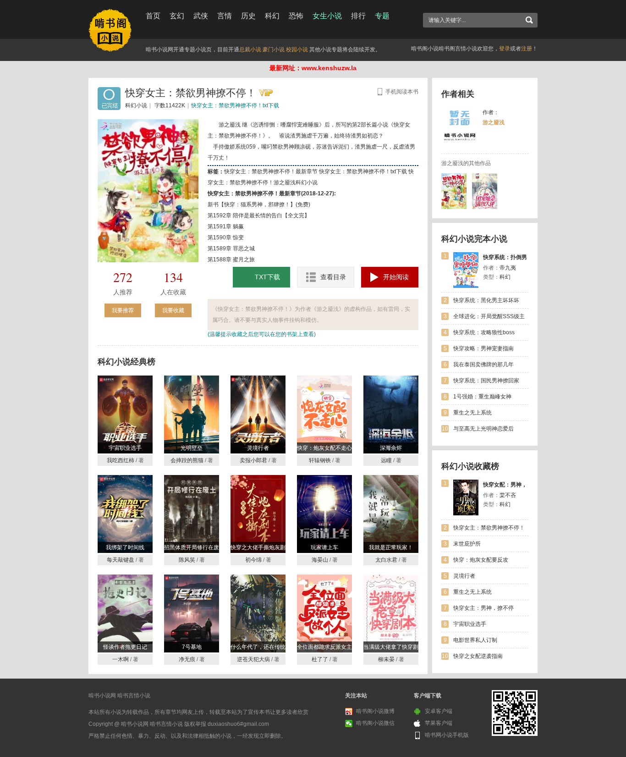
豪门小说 (274, 49)
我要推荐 (123, 310)
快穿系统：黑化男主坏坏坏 (486, 300)
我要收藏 (173, 310)
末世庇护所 (467, 544)
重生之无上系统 (472, 412)
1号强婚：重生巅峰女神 (482, 396)
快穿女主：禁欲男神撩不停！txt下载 (235, 105)
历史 (248, 16)
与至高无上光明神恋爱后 (483, 428)
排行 (358, 16)
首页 (153, 16)
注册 (526, 48)
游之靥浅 (494, 122)
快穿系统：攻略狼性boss (484, 332)
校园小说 (297, 49)
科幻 (272, 16)
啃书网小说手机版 (447, 735)
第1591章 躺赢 (226, 226)
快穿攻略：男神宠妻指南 (483, 348)
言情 (224, 16)
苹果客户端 (438, 723)
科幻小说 (136, 105)
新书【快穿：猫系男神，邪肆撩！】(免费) (259, 204)
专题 (382, 16)
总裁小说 (250, 49)
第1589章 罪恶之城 (231, 248)
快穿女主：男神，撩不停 (483, 608)
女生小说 (327, 16)
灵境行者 (464, 576)
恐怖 (296, 16)
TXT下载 (267, 277)
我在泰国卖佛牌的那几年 (483, 364)
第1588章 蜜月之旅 (231, 259)
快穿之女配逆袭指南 (478, 656)
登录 (504, 48)
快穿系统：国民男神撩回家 (486, 380)
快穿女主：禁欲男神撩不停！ (489, 528)
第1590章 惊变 (226, 237)
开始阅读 (396, 277)
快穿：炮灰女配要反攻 (480, 560)
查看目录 (333, 277)
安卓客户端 (438, 711)
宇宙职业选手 (469, 624)
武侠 (200, 16)
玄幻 (177, 16)
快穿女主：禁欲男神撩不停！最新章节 (271, 171)
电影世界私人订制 (475, 640)
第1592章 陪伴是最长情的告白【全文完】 (259, 215)
